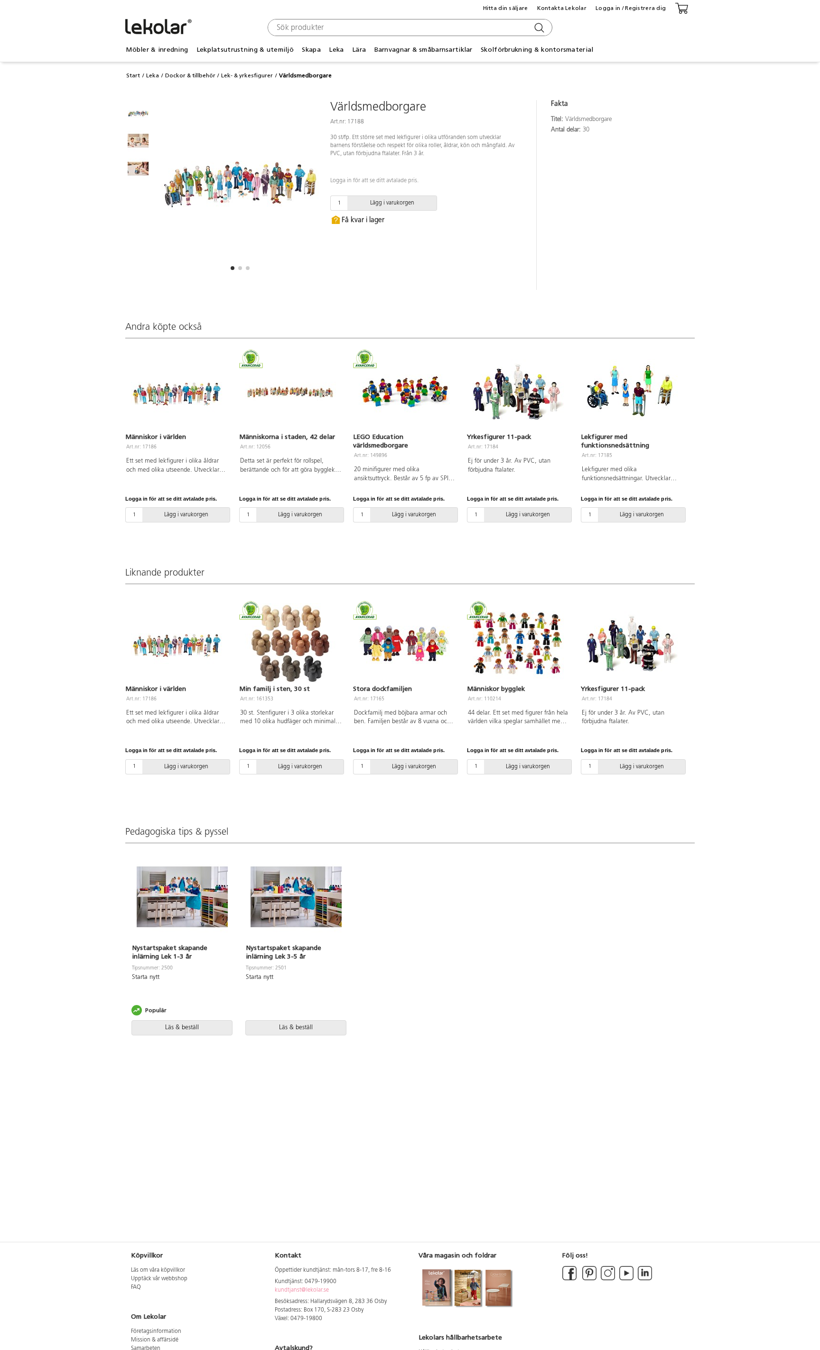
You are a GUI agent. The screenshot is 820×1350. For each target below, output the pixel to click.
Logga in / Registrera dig (631, 8)
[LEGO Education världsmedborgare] (404, 392)
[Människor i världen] (176, 392)
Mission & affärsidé (154, 1340)
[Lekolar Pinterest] (588, 1279)
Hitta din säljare (505, 8)
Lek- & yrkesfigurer (247, 75)
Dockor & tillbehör (190, 75)
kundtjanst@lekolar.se (302, 1290)
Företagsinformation (156, 1331)
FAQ (136, 1287)
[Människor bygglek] (518, 643)
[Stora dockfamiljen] (404, 643)
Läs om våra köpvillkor (158, 1270)
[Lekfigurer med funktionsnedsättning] (632, 392)
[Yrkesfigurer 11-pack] (518, 392)
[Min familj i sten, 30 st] (290, 643)
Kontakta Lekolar (562, 8)
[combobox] (409, 27)
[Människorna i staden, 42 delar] (290, 392)
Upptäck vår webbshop (159, 1279)
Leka (152, 75)
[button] (232, 268)
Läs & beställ (182, 1027)
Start (133, 75)
